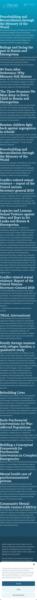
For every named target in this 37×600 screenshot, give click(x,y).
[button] (34, 564)
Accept (18, 583)
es (34, 5)
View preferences (18, 595)
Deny (18, 589)
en (30, 5)
